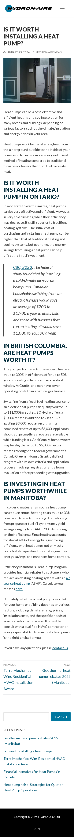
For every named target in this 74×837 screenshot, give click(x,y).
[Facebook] (35, 829)
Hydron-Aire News (48, 52)
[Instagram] (39, 829)
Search (61, 716)
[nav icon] (62, 8)
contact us (60, 648)
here (19, 589)
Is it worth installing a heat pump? (27, 751)
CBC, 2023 (22, 267)
